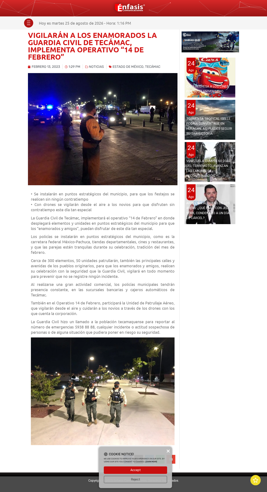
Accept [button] (135, 470)
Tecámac (152, 67)
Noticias (96, 67)
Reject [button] (135, 479)
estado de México (128, 67)
